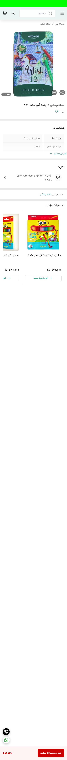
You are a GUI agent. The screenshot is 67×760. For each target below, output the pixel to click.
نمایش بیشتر (60, 154)
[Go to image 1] (8, 94)
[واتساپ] (6, 740)
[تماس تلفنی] (6, 731)
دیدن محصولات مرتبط (51, 753)
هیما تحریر (59, 24)
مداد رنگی (45, 24)
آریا (56, 111)
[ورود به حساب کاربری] (14, 13)
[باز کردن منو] (61, 13)
